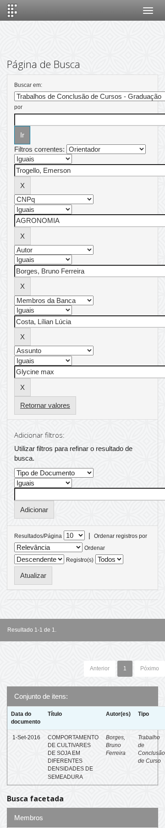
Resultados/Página (38, 536)
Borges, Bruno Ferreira (116, 745)
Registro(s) (80, 560)
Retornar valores (45, 405)
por (18, 107)
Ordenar (94, 548)
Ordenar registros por (120, 536)
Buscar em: (28, 85)
